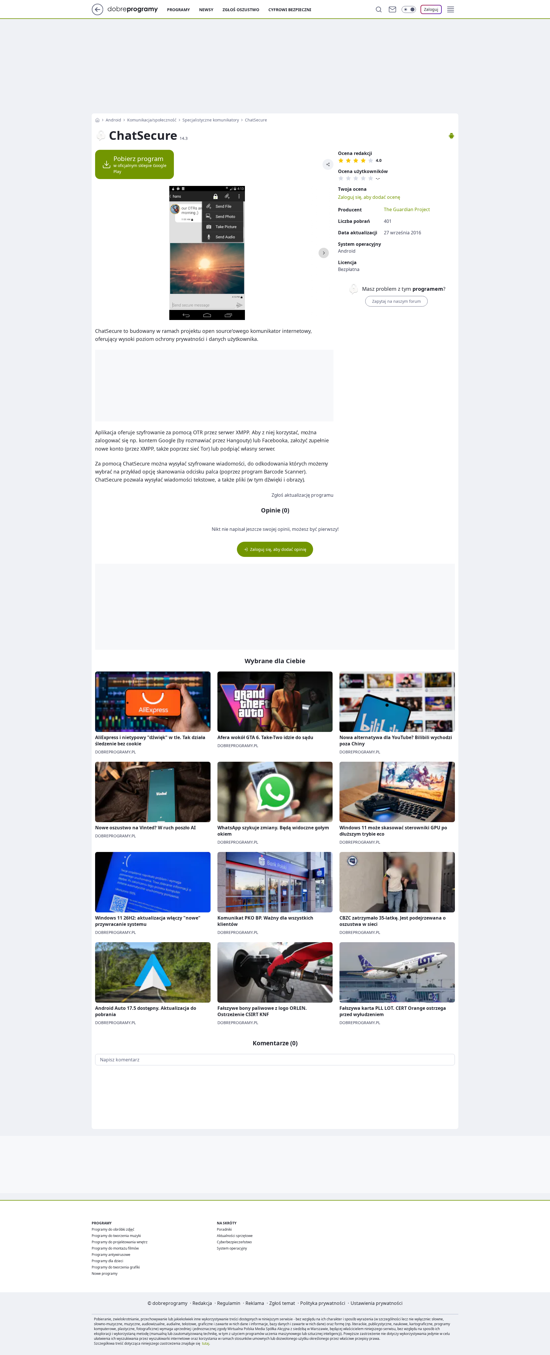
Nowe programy (104, 1273)
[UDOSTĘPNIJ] (328, 164)
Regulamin (228, 1303)
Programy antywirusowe (111, 1254)
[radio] (341, 160)
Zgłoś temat (282, 1303)
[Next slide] (324, 253)
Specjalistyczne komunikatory (210, 120)
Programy (178, 9)
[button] (450, 9)
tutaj (205, 1343)
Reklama (254, 1303)
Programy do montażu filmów (115, 1248)
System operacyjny (232, 1248)
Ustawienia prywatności (376, 1303)
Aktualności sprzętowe (235, 1235)
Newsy (206, 9)
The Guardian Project (407, 209)
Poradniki (224, 1229)
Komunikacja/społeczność (151, 120)
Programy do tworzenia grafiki (116, 1267)
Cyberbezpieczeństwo (234, 1242)
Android (113, 120)
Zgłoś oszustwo (241, 9)
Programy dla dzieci (107, 1260)
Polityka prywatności (322, 1303)
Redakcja (202, 1303)
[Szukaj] (378, 9)
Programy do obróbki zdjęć (113, 1229)
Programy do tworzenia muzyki (116, 1235)
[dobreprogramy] (137, 9)
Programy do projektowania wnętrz (120, 1242)
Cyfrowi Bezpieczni (289, 9)
